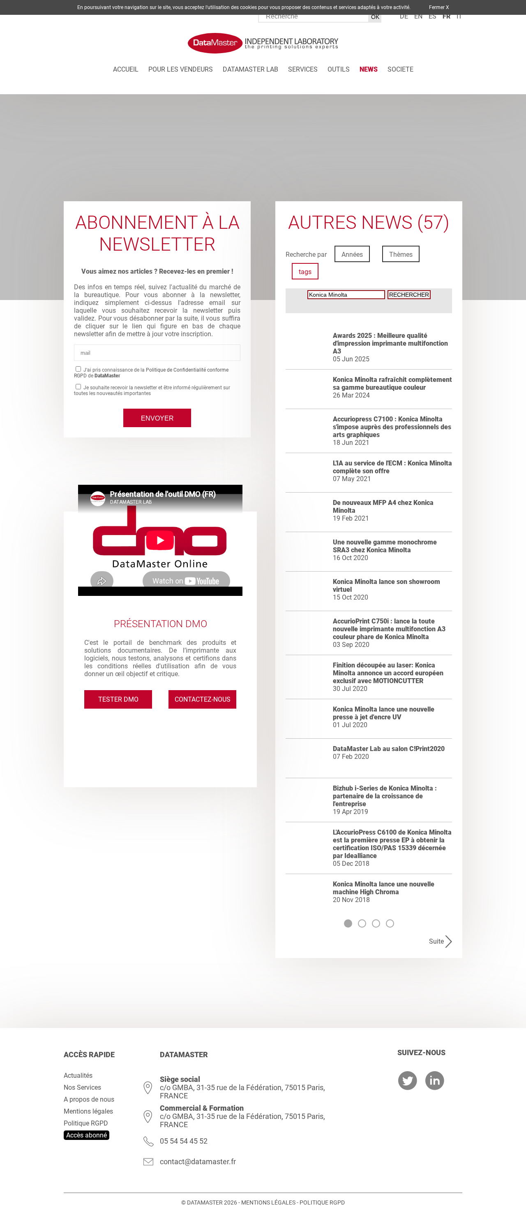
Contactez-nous (203, 699)
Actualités (78, 1075)
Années (352, 254)
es (432, 16)
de (404, 16)
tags (305, 272)
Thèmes (401, 254)
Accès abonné (86, 1135)
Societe (400, 69)
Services (303, 69)
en (418, 16)
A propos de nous (89, 1099)
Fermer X (439, 7)
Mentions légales (88, 1111)
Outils (339, 69)
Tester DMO (118, 699)
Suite (436, 941)
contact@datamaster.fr (198, 1161)
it (459, 16)
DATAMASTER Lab (250, 69)
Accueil (125, 69)
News (369, 69)
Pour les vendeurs (180, 69)
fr (446, 16)
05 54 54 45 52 (184, 1141)
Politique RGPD (86, 1123)
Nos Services (82, 1087)
